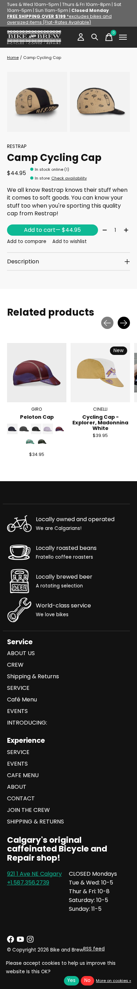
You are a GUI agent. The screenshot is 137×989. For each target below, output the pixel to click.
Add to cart (52, 230)
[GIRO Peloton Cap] (36, 372)
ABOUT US (21, 653)
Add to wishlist (69, 241)
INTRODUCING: (27, 723)
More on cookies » (113, 980)
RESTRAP (17, 146)
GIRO (36, 409)
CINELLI (100, 409)
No (87, 980)
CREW (15, 665)
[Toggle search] (95, 37)
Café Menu (22, 699)
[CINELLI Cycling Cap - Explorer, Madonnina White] (100, 372)
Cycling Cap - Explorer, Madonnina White (100, 422)
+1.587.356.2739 (28, 883)
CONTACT (21, 798)
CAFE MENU (23, 775)
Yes (71, 980)
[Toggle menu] (123, 37)
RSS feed (94, 949)
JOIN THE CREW (28, 810)
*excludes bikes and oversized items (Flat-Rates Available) (59, 19)
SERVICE (18, 688)
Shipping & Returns (33, 676)
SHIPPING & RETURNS (35, 822)
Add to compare (26, 241)
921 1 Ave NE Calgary (34, 874)
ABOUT (16, 787)
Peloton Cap (37, 417)
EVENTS (17, 711)
